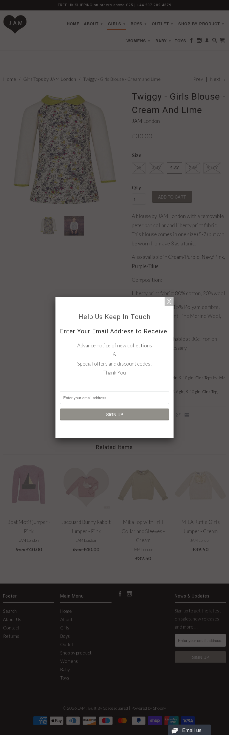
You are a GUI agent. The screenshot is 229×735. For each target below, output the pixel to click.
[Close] (169, 301)
